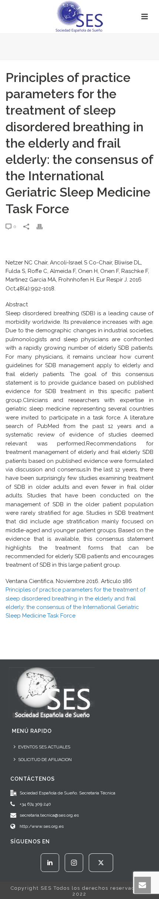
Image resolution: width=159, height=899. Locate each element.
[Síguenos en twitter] (101, 862)
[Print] (43, 226)
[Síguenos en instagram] (74, 862)
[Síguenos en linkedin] (50, 862)
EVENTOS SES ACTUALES (44, 747)
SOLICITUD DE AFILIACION (45, 759)
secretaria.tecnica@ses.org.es (49, 815)
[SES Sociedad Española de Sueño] (79, 16)
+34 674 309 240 (35, 804)
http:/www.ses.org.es (42, 826)
